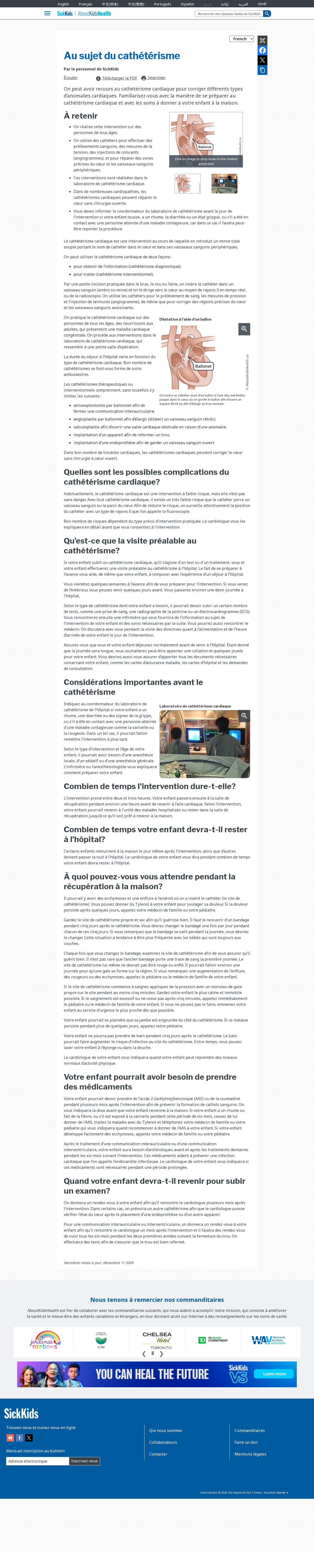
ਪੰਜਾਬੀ (262, 4)
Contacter (158, 1454)
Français (85, 4)
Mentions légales (250, 1454)
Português (162, 4)
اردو (207, 4)
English (63, 4)
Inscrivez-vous (84, 1461)
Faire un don (246, 1442)
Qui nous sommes (165, 1430)
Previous (144, 1353)
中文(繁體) (136, 4)
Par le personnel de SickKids (91, 69)
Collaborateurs (163, 1442)
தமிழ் (225, 4)
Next (161, 1353)
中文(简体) (110, 4)
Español (187, 4)
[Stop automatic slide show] (153, 1353)
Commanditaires (250, 1430)
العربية (243, 4)
